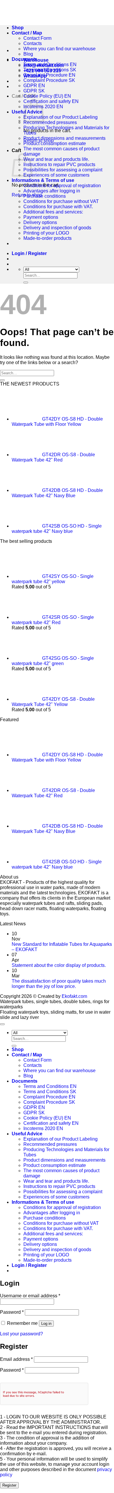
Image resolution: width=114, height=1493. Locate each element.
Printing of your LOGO (46, 232)
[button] (29, 253)
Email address (16, 1359)
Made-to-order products (47, 238)
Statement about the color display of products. (59, 965)
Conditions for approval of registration (62, 185)
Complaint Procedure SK (49, 80)
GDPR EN (34, 85)
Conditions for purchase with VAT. (58, 206)
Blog (28, 53)
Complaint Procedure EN (49, 75)
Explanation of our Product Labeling (60, 117)
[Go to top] (2, 1024)
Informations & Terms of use (43, 180)
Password (12, 1312)
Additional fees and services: (53, 211)
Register (9, 1485)
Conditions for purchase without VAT (61, 201)
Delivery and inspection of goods (57, 227)
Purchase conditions (44, 196)
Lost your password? (21, 1333)
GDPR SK (34, 90)
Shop (18, 1049)
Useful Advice (27, 1133)
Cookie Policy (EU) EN (47, 96)
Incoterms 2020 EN (43, 1128)
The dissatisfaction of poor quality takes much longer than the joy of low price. (59, 984)
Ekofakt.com (74, 996)
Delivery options (40, 222)
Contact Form (37, 1060)
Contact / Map (27, 1054)
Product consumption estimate (54, 143)
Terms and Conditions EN (50, 64)
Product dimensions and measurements (64, 138)
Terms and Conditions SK (49, 69)
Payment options (40, 217)
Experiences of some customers (56, 175)
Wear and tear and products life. (56, 159)
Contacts (32, 43)
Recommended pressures (50, 122)
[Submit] (25, 282)
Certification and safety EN (51, 101)
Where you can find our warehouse (59, 48)
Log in (46, 1323)
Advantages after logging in (51, 190)
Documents (24, 59)
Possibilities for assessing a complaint (62, 169)
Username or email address (30, 1295)
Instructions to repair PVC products (59, 164)
